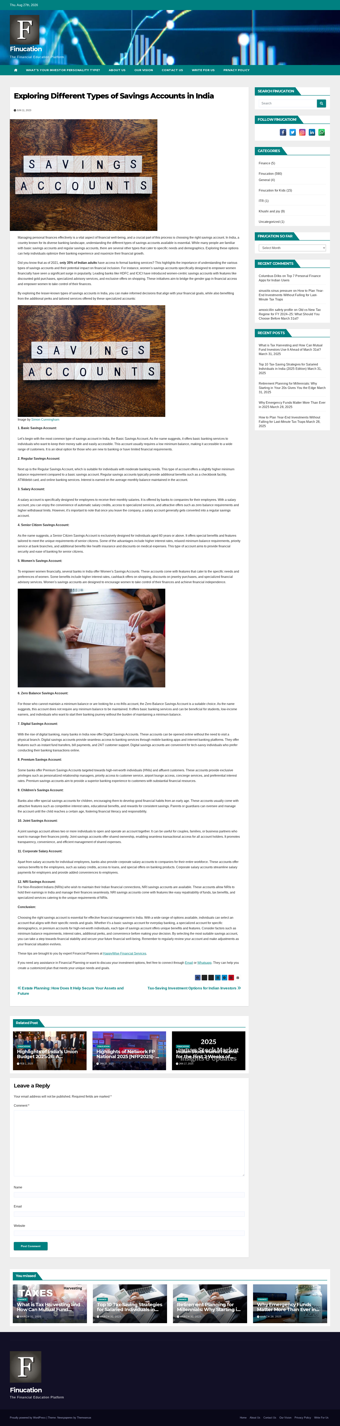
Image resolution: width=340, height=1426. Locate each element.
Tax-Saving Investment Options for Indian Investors (192, 988)
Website (19, 1225)
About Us (117, 70)
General (264, 180)
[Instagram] (302, 132)
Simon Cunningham (45, 419)
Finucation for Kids (272, 190)
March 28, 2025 (271, 1316)
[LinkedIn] (312, 132)
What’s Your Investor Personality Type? (63, 70)
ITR (261, 201)
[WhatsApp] (321, 132)
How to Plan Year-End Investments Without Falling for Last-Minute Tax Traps (291, 295)
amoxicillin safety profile (276, 309)
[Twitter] (292, 132)
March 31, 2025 (30, 1316)
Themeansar (84, 1417)
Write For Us (203, 70)
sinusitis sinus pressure (275, 290)
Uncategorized (269, 221)
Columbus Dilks (270, 276)
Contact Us (172, 70)
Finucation (26, 49)
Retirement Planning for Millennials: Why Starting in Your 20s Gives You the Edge (209, 1309)
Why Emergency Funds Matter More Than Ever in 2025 (286, 1309)
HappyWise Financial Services (124, 953)
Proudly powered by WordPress (28, 1417)
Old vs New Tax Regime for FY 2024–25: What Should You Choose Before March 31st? (290, 314)
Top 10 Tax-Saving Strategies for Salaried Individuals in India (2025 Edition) (129, 1309)
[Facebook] (283, 132)
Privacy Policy (237, 70)
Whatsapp (204, 962)
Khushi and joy (269, 211)
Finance (264, 163)
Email (189, 962)
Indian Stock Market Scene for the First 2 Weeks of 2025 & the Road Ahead (206, 1056)
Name (18, 1187)
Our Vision (143, 70)
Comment (21, 1105)
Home (243, 1417)
